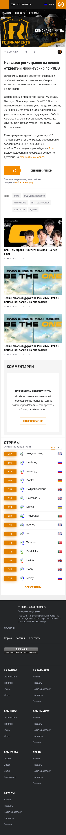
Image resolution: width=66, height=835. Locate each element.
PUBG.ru (22, 616)
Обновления (10, 677)
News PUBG (10, 628)
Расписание (10, 777)
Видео (7, 765)
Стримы (34, 13)
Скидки (37, 701)
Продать (37, 683)
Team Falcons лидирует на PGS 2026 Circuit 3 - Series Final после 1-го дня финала (32, 348)
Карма (8, 638)
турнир (33, 210)
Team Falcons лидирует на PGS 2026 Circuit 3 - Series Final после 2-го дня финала (32, 300)
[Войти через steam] (61, 4)
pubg (16, 196)
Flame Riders (20, 203)
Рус (60, 447)
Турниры (8, 683)
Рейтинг (20, 638)
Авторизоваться (33, 421)
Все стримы (33, 587)
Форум (7, 759)
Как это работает (42, 689)
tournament (19, 210)
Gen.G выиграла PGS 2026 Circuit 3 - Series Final (30, 252)
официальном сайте (32, 157)
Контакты (34, 638)
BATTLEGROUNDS (40, 203)
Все (53, 447)
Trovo (52, 148)
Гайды (7, 689)
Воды (7, 771)
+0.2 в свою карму (24, 183)
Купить (36, 677)
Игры (6, 695)
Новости (20, 13)
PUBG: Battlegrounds (34, 196)
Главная (7, 13)
